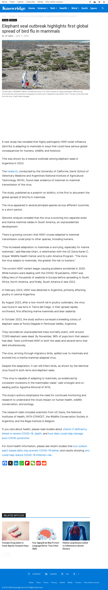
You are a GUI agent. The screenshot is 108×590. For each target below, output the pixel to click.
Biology (12, 16)
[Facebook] (90, 2)
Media (40, 1)
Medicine (13, 20)
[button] (102, 8)
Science (42, 8)
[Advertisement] (46, 119)
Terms (46, 582)
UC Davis (9, 35)
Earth (85, 8)
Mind (74, 8)
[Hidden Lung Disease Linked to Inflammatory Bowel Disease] (76, 530)
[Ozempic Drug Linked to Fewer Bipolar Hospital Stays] (15, 530)
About (4, 1)
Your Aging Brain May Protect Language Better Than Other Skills (45, 546)
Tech (52, 8)
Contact (78, 582)
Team (12, 1)
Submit (20, 1)
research (12, 171)
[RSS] (99, 2)
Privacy (54, 582)
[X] (104, 2)
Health (63, 8)
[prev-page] (3, 554)
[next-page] (8, 554)
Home (31, 8)
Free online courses (54, 1)
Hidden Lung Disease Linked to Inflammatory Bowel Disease (75, 546)
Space (93, 8)
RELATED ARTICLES (14, 515)
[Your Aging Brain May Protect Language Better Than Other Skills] (45, 530)
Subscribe (30, 1)
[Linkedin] (95, 2)
